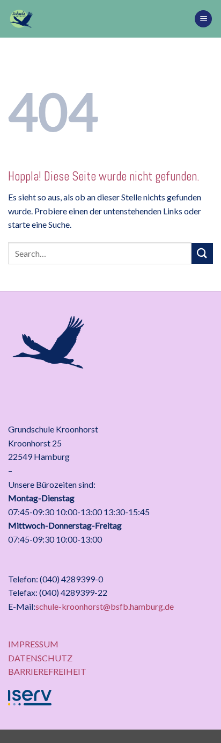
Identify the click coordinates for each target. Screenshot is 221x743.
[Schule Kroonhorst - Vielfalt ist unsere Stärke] (97, 19)
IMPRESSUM (33, 644)
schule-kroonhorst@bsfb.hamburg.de (104, 606)
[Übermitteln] (202, 253)
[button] (203, 19)
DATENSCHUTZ (40, 658)
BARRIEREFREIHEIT (47, 671)
